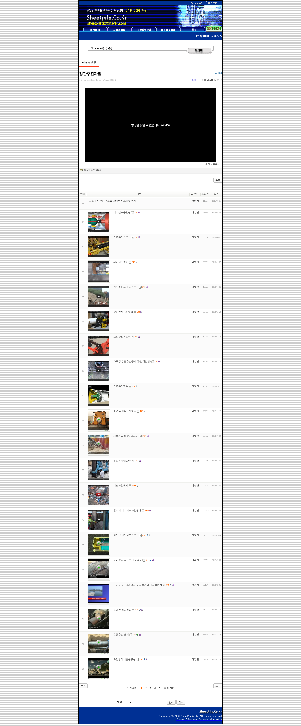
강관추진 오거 (121, 634)
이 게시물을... (212, 163)
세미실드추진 (120, 262)
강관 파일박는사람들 (124, 411)
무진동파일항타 (122, 460)
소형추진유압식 (122, 336)
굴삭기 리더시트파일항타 (127, 510)
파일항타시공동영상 (124, 659)
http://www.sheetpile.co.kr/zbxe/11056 (97, 80)
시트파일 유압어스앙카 (126, 435)
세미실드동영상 (122, 212)
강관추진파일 (90, 74)
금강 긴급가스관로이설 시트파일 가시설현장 (137, 584)
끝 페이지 (169, 688)
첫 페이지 (132, 688)
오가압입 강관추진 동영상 (127, 560)
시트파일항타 (120, 485)
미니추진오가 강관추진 (126, 286)
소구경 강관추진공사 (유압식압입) (132, 361)
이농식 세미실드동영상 (126, 535)
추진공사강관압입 (123, 311)
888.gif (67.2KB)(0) (92, 170)
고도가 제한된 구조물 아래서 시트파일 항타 (112, 200)
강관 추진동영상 (122, 609)
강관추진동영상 (122, 237)
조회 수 (205, 193)
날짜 (216, 193)
